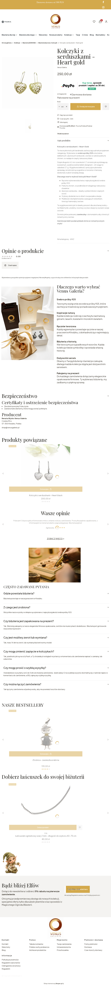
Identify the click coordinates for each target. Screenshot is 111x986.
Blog (4, 950)
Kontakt (5, 944)
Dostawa (88, 947)
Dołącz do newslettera (77, 889)
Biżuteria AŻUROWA (29, 43)
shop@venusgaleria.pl (10, 427)
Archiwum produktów (38, 950)
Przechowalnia (63, 950)
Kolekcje (17, 43)
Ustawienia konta (64, 947)
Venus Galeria (62, 67)
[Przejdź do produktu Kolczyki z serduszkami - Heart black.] (46, 468)
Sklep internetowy (53, 983)
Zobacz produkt (43, 827)
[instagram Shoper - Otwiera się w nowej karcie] (103, 7)
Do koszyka (44, 489)
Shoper (18, 976)
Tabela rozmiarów (36, 944)
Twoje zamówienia (64, 944)
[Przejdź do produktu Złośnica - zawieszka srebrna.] (46, 733)
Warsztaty (6, 947)
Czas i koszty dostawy (93, 950)
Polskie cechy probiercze (39, 947)
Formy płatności (90, 944)
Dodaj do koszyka (87, 106)
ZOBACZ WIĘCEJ (55, 538)
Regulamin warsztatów (11, 963)
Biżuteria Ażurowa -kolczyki (47, 43)
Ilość (59, 102)
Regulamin (6, 969)
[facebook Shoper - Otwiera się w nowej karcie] (103, 2)
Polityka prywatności (10, 960)
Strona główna (6, 43)
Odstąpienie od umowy (11, 966)
